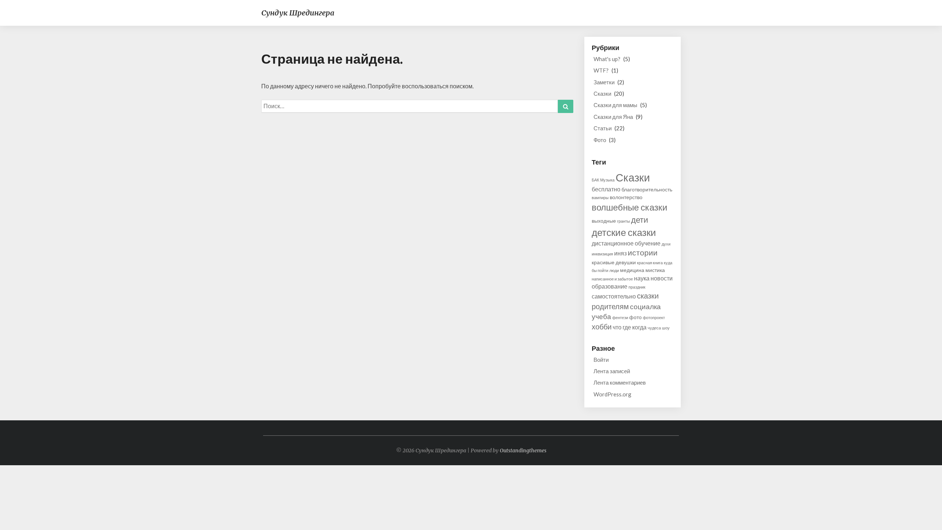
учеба (601, 316)
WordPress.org (612, 394)
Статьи (603, 128)
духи (666, 243)
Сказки (602, 93)
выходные (604, 221)
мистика (655, 270)
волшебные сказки (629, 207)
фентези (620, 317)
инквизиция (602, 253)
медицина (632, 270)
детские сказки (624, 232)
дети (639, 220)
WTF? (601, 70)
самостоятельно (614, 296)
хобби (602, 326)
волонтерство (626, 197)
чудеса (654, 327)
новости (662, 278)
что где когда (630, 327)
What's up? (607, 59)
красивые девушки (614, 262)
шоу (666, 327)
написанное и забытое (612, 278)
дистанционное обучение (626, 243)
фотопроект (654, 317)
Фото (600, 140)
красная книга (650, 262)
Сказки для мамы (615, 105)
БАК (595, 179)
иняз (620, 253)
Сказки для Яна (613, 116)
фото (635, 317)
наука (641, 278)
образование (609, 286)
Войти (601, 359)
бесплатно (606, 189)
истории (643, 252)
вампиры (600, 197)
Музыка (607, 179)
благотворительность (646, 189)
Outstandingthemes (523, 450)
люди (614, 270)
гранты (623, 221)
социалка (645, 307)
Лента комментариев (620, 382)
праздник (636, 287)
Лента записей (612, 371)
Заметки (604, 82)
